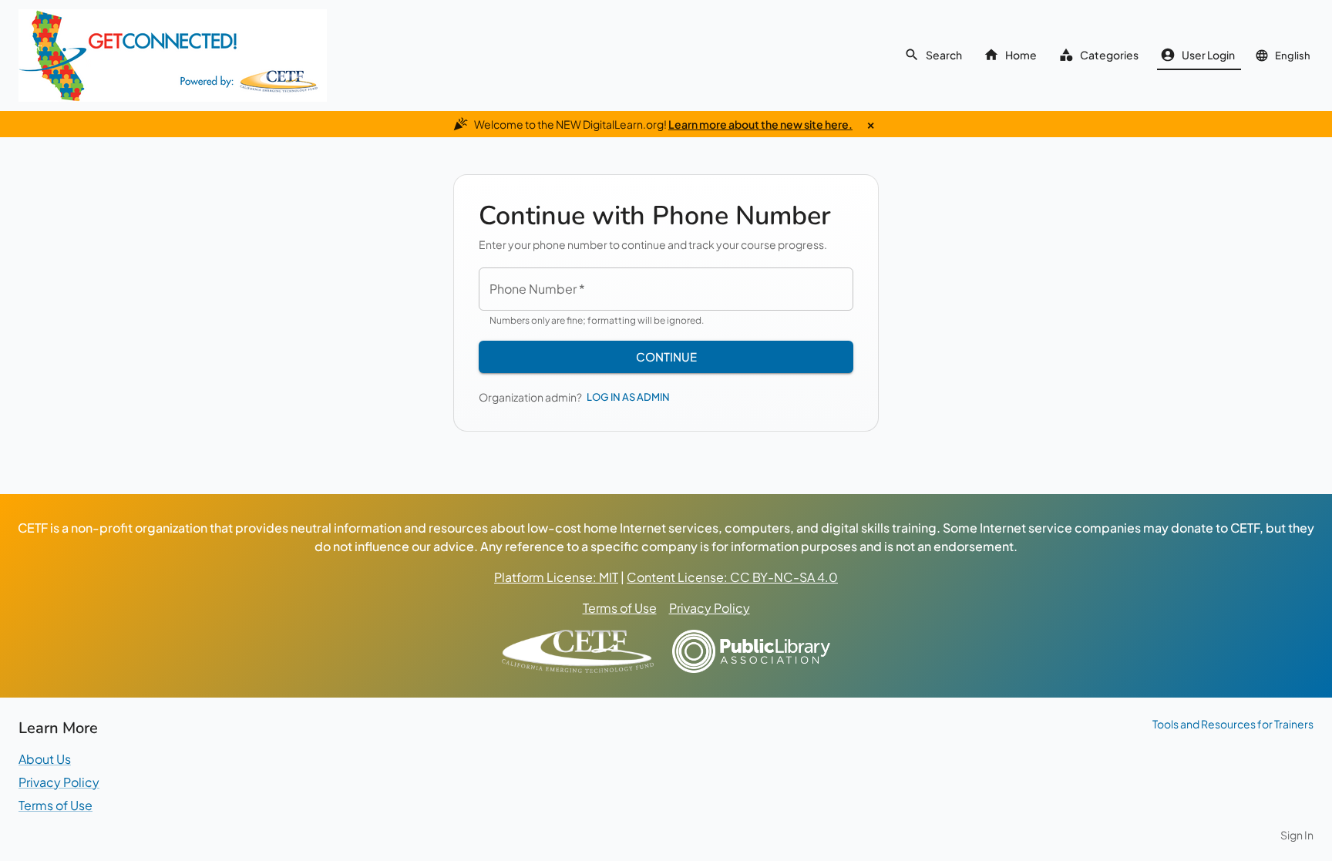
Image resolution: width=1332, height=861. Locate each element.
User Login (1208, 55)
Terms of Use (620, 608)
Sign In (1297, 835)
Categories (1109, 55)
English (1292, 55)
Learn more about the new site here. (760, 124)
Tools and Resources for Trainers (1233, 724)
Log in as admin (628, 397)
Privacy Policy (709, 608)
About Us (44, 759)
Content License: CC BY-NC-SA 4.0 (732, 577)
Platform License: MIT (556, 577)
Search (944, 55)
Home (1021, 55)
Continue (666, 356)
